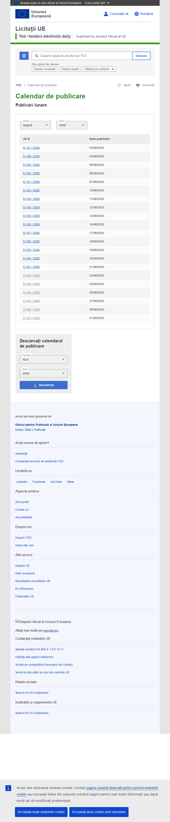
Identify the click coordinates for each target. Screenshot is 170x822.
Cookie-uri (22, 509)
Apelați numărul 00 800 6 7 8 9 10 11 (39, 649)
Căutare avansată (44, 69)
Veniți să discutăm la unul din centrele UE (42, 672)
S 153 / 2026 (31, 199)
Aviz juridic (22, 502)
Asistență (21, 453)
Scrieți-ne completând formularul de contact (44, 664)
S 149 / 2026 (31, 164)
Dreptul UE (22, 565)
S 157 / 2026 (31, 233)
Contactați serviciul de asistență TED (39, 461)
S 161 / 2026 (31, 267)
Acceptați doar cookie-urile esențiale (99, 812)
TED (18, 85)
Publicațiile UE (24, 596)
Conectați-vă (119, 14)
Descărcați (46, 385)
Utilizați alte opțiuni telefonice (34, 657)
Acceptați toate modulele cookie (41, 812)
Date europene (25, 573)
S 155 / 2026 (31, 216)
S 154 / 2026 (31, 207)
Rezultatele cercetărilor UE (32, 581)
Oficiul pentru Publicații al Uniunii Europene (46, 424)
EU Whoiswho (24, 588)
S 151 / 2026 (31, 181)
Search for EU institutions (32, 692)
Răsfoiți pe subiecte (97, 69)
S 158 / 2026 (31, 241)
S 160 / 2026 (31, 258)
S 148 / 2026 (31, 156)
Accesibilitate (23, 517)
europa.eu (50, 630)
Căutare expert (70, 69)
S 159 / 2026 (31, 250)
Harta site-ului (24, 545)
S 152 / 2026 (31, 190)
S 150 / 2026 (31, 173)
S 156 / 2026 (31, 224)
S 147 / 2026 (31, 147)
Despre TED (23, 537)
